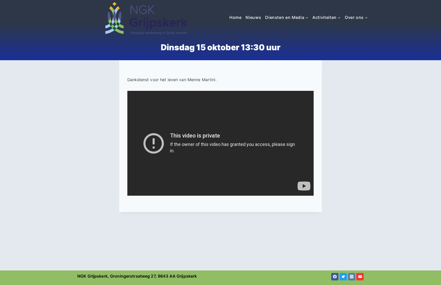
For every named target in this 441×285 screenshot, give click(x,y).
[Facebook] (335, 276)
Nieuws (253, 17)
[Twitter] (343, 276)
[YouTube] (360, 276)
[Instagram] (352, 276)
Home (235, 17)
